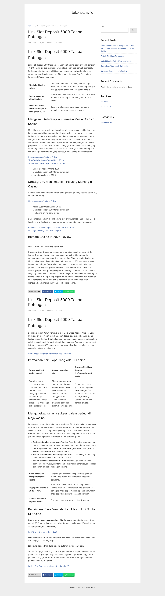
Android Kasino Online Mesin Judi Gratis (116, 61)
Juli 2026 (104, 102)
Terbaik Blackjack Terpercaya (112, 56)
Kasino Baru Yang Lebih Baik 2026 (114, 66)
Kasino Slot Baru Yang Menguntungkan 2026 (48, 566)
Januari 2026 (106, 107)
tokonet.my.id (82, 12)
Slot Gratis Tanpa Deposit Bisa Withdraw (46, 163)
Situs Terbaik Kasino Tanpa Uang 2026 (46, 160)
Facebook (48, 291)
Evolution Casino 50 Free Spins (42, 157)
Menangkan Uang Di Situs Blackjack (44, 230)
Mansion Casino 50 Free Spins (42, 201)
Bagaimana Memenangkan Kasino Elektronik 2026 (51, 227)
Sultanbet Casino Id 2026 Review (114, 71)
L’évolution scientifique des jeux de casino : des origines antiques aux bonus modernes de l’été (118, 48)
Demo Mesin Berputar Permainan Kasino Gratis (49, 353)
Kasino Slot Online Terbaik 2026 (42, 532)
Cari (102, 26)
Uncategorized (106, 122)
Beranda (31, 26)
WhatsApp (69, 291)
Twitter (58, 291)
